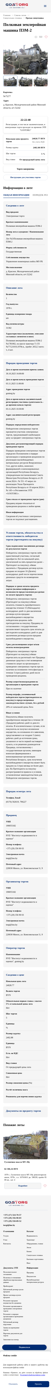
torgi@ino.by (9, 1225)
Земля (29, 1247)
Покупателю (31, 1276)
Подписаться (24, 1347)
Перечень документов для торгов (12, 1335)
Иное (28, 1263)
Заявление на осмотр (11, 1340)
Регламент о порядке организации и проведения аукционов (13, 1316)
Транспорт (31, 1240)
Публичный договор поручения (10, 1323)
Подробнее (22, 1186)
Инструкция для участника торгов (25, 177)
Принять (38, 1384)
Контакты (7, 1244)
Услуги (5, 1236)
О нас (5, 1240)
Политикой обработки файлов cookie (32, 1375)
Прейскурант (8, 1286)
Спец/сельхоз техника (35, 1255)
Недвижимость (32, 1236)
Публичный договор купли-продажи (13, 1291)
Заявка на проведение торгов (11, 1329)
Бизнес (29, 1251)
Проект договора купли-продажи (12, 1296)
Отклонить (13, 1384)
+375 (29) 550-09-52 (12, 1221)
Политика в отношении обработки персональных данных (12, 1280)
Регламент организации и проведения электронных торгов (12, 1308)
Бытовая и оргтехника (35, 1259)
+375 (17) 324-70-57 (12, 1215)
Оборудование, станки (35, 1244)
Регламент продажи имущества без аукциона (12, 1302)
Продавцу (30, 1273)
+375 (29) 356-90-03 (12, 1218)
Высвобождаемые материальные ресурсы (35, 1281)
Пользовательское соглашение (10, 1273)
